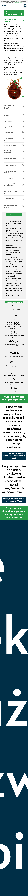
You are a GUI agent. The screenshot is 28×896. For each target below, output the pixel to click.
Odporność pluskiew (10, 145)
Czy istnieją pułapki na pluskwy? (10, 206)
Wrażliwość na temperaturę (8, 151)
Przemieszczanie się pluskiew (9, 139)
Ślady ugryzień (8, 178)
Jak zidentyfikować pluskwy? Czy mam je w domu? (10, 106)
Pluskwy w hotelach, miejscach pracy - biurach (11, 199)
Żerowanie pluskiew (9, 132)
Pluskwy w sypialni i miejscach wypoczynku (10, 184)
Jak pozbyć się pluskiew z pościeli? (11, 192)
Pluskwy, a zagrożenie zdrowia (10, 172)
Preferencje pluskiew (10, 165)
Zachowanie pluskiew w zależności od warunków (11, 159)
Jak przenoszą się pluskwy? (9, 114)
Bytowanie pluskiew (9, 127)
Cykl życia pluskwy (9, 121)
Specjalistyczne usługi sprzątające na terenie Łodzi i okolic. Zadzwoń (14, 2)
